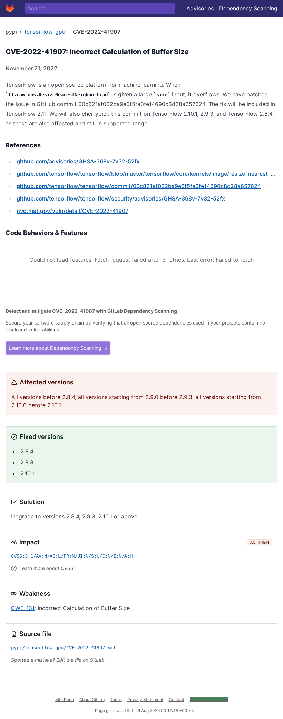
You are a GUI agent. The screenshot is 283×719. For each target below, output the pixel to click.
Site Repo (64, 699)
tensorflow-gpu (45, 31)
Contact (176, 699)
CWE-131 (23, 608)
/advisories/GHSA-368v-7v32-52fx (78, 161)
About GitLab (92, 699)
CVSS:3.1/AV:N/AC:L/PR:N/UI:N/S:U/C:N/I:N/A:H (72, 556)
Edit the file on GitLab (80, 660)
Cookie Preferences (209, 699)
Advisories (200, 8)
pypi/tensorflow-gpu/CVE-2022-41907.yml (63, 647)
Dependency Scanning (248, 8)
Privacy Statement (145, 699)
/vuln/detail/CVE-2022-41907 (72, 210)
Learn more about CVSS (46, 568)
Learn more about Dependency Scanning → (58, 348)
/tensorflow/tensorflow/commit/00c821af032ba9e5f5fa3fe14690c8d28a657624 (139, 186)
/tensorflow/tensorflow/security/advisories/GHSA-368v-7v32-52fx (121, 198)
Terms (116, 699)
